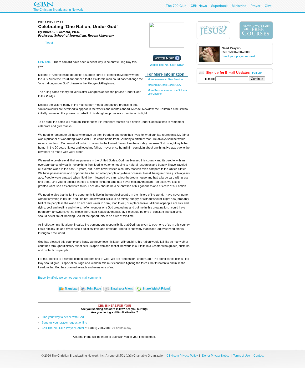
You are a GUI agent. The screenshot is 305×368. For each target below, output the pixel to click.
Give (268, 6)
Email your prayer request (238, 56)
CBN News (199, 6)
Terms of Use (242, 355)
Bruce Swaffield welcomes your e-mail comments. (70, 277)
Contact (259, 355)
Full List (257, 72)
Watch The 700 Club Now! (167, 65)
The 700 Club (176, 6)
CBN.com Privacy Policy (182, 355)
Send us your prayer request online (64, 322)
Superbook (219, 6)
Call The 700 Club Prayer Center (63, 328)
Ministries (239, 6)
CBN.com (44, 62)
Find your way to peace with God (63, 317)
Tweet (49, 42)
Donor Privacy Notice (215, 355)
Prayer (255, 6)
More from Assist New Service (165, 79)
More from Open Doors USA (164, 84)
